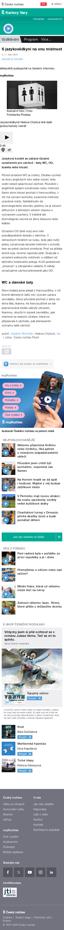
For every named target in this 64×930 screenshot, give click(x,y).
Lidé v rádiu (40, 814)
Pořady (9, 407)
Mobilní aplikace (13, 852)
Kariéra (37, 819)
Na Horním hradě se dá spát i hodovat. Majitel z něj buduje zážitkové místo (38, 483)
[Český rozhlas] (13, 4)
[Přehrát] (6, 138)
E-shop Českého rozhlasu (24, 624)
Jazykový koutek (12, 59)
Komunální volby (13, 809)
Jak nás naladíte (43, 804)
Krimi (8, 392)
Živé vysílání (12, 415)
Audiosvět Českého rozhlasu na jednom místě (28, 431)
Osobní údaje (23, 917)
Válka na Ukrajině (13, 804)
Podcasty (9, 847)
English (7, 920)
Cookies (7, 917)
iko (58, 333)
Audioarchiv (55, 19)
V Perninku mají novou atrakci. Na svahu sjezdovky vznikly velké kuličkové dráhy (39, 499)
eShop (7, 819)
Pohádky (10, 400)
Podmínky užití (42, 917)
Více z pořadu (14, 548)
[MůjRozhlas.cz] (7, 76)
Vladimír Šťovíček (22, 333)
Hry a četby (12, 385)
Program (38, 19)
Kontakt (38, 824)
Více (46, 39)
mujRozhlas (9, 375)
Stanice (8, 814)
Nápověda (39, 809)
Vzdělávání (10, 39)
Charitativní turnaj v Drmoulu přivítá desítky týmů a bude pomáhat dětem (37, 516)
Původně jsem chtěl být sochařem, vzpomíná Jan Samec (35, 466)
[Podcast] (3, 150)
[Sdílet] (9, 150)
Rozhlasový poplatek (46, 829)
